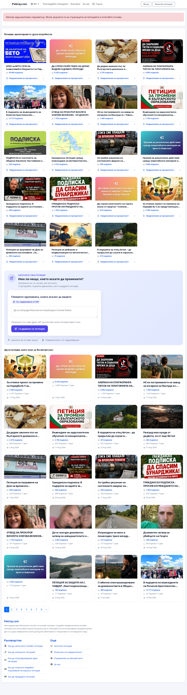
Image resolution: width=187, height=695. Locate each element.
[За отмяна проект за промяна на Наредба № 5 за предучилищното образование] (162, 198)
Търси (99, 4)
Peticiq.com (19, 4)
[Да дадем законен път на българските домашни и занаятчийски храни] (116, 60)
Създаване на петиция (31, 328)
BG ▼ (36, 4)
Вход (146, 4)
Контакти (75, 4)
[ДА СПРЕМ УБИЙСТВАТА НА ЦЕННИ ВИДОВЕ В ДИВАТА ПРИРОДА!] (71, 60)
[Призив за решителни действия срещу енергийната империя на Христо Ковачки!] (162, 152)
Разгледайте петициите (55, 4)
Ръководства (13, 640)
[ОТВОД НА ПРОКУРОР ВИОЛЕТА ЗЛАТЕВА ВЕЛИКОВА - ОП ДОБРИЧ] (71, 106)
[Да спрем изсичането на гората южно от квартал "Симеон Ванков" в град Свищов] (116, 198)
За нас (86, 4)
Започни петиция (164, 4)
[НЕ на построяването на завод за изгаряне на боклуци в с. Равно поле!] (116, 106)
